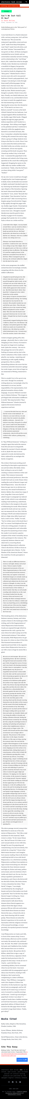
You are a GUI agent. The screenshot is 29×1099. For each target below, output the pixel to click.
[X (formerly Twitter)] (16, 1082)
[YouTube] (20, 1082)
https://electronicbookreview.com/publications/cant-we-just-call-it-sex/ (14, 1053)
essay (6, 11)
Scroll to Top (21, 1060)
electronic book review (11, 2)
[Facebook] (13, 1082)
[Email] (9, 1082)
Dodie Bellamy (9, 20)
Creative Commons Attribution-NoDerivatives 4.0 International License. (16, 1093)
